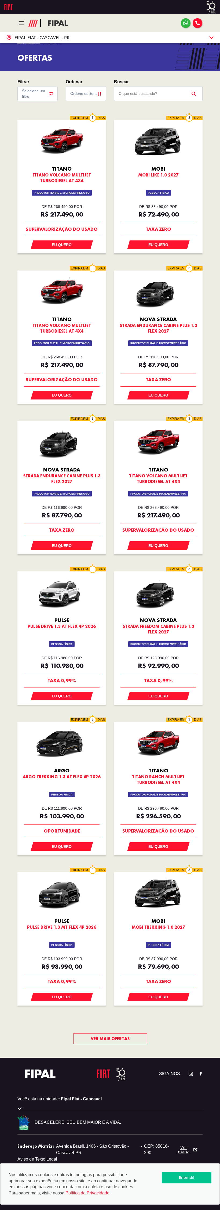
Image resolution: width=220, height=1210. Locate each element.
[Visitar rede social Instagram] (188, 1074)
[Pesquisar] (193, 93)
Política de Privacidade (87, 1193)
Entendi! (186, 1177)
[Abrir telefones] (197, 23)
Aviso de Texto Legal (37, 1159)
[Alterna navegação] (23, 23)
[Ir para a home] (58, 23)
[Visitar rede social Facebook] (198, 1074)
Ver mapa (183, 1149)
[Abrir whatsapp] (185, 23)
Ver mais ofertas (110, 1039)
